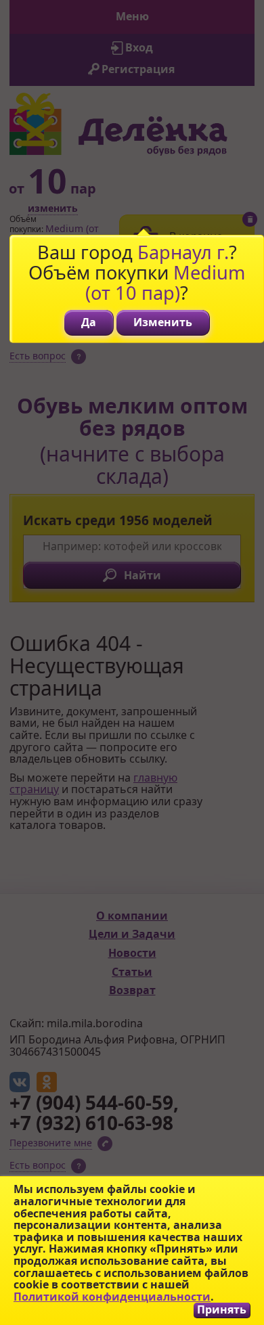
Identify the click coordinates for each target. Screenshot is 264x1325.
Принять (221, 1310)
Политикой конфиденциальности (112, 1296)
